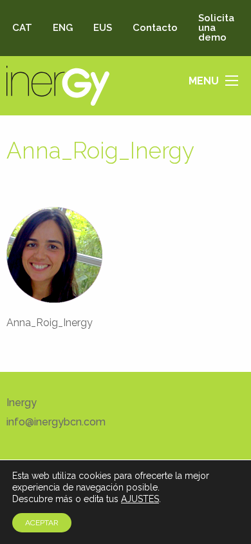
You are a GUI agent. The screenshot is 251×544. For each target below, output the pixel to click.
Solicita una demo (216, 27)
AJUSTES (140, 499)
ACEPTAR (42, 522)
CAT (22, 28)
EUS (102, 28)
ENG (63, 28)
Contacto (155, 28)
